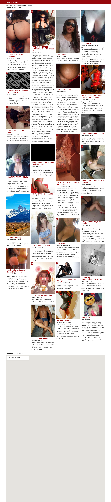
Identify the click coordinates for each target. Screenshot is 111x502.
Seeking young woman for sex (92, 134)
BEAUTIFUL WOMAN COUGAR (18, 177)
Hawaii (24, 5)
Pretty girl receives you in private (91, 223)
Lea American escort (64, 320)
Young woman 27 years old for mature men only (42, 163)
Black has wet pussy (64, 90)
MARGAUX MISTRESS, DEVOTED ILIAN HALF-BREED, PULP (42, 49)
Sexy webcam (61, 243)
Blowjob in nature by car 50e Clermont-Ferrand (17, 91)
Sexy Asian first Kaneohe (40, 245)
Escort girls (9, 5)
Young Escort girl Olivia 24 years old (17, 131)
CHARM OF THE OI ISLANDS (42, 194)
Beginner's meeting (14, 238)
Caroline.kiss (86, 43)
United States (17, 5)
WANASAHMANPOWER (12, 2)
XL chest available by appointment (15, 55)
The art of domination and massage (66, 280)
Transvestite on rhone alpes (41, 295)
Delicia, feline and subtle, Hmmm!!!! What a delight (16, 271)
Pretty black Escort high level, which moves (67, 183)
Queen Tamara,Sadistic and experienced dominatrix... (91, 96)
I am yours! (85, 318)
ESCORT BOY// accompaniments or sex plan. (92, 278)
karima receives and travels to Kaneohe (92, 181)
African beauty (62, 54)
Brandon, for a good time (40, 338)
